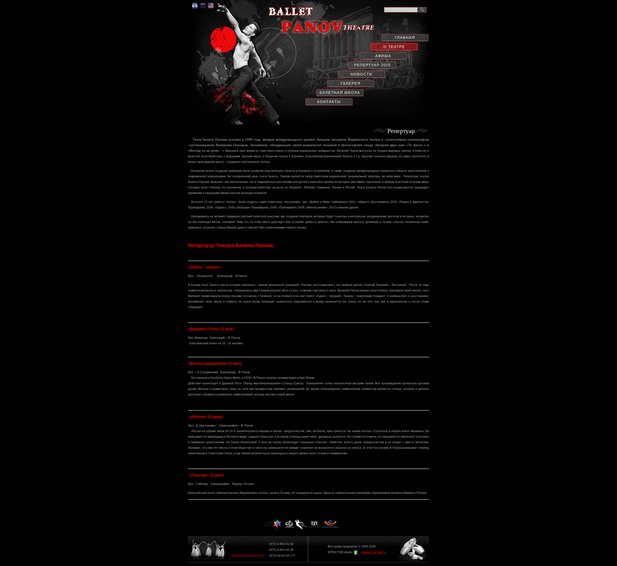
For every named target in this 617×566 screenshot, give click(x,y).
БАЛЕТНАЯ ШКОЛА (340, 92)
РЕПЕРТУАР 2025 (372, 65)
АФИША (383, 56)
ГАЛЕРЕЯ (351, 83)
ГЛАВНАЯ (405, 37)
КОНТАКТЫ (329, 102)
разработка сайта (373, 552)
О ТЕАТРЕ (394, 47)
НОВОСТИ (361, 74)
